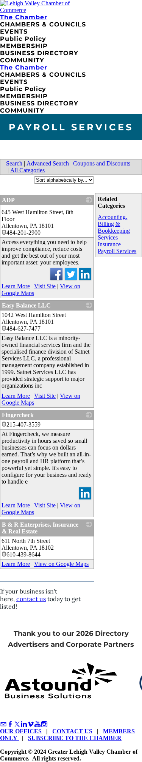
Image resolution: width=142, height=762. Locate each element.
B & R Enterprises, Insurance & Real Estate (40, 528)
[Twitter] (17, 724)
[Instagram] (44, 724)
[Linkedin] (24, 724)
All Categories (27, 170)
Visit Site (45, 286)
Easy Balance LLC (26, 305)
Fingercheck (18, 415)
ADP (8, 200)
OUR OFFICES (21, 731)
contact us (31, 599)
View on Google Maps (61, 564)
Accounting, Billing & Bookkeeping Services (114, 227)
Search (14, 163)
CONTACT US (72, 731)
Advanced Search (48, 163)
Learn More (16, 286)
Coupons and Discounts (101, 163)
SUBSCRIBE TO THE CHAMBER (75, 738)
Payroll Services (117, 251)
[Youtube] (37, 724)
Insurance (109, 244)
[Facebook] (10, 724)
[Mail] (3, 724)
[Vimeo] (31, 724)
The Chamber (23, 17)
